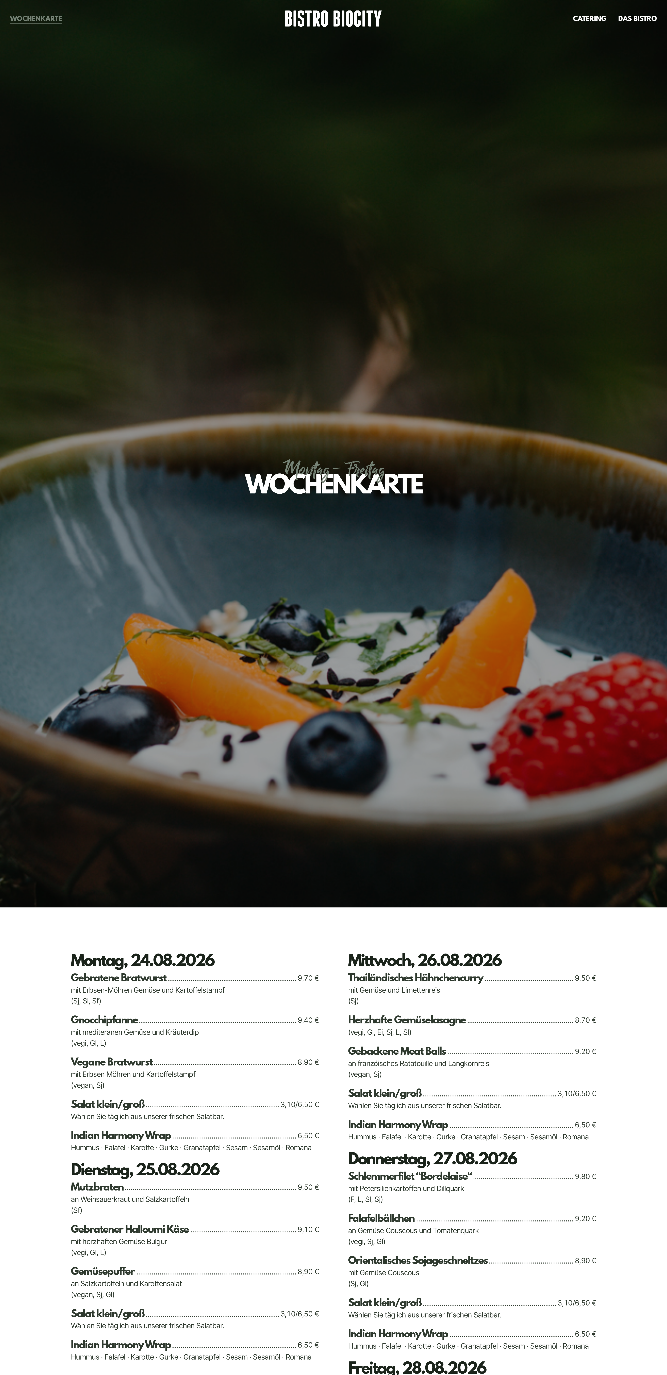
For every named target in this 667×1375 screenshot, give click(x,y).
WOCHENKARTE (36, 18)
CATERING (589, 18)
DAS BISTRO (637, 18)
